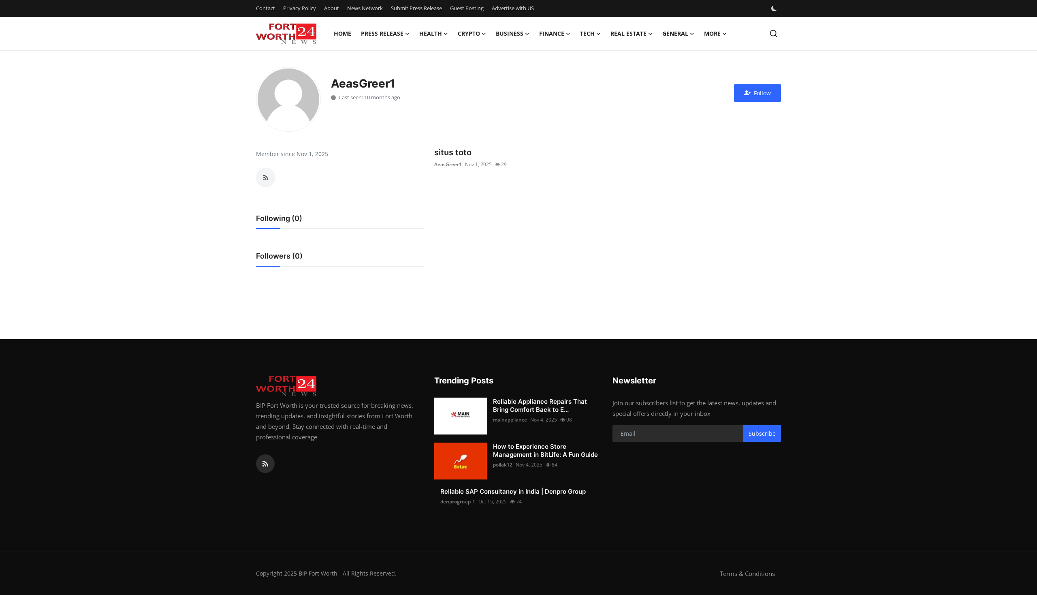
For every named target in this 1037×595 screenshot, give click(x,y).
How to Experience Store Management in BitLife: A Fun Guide (545, 450)
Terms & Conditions (747, 573)
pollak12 (502, 464)
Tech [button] (587, 33)
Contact (265, 8)
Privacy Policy (299, 8)
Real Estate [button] (628, 33)
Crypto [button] (469, 33)
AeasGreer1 (448, 164)
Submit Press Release (416, 8)
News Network (365, 8)
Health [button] (430, 33)
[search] (773, 33)
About (331, 8)
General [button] (675, 33)
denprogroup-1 (457, 501)
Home (342, 33)
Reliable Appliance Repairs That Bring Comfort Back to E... (540, 405)
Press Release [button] (382, 33)
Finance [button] (551, 33)
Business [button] (509, 33)
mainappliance (510, 419)
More (712, 33)
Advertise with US (513, 8)
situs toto (453, 152)
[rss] (265, 463)
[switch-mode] (775, 8)
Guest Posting (467, 8)
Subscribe (762, 433)
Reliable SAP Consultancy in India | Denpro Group (513, 491)
